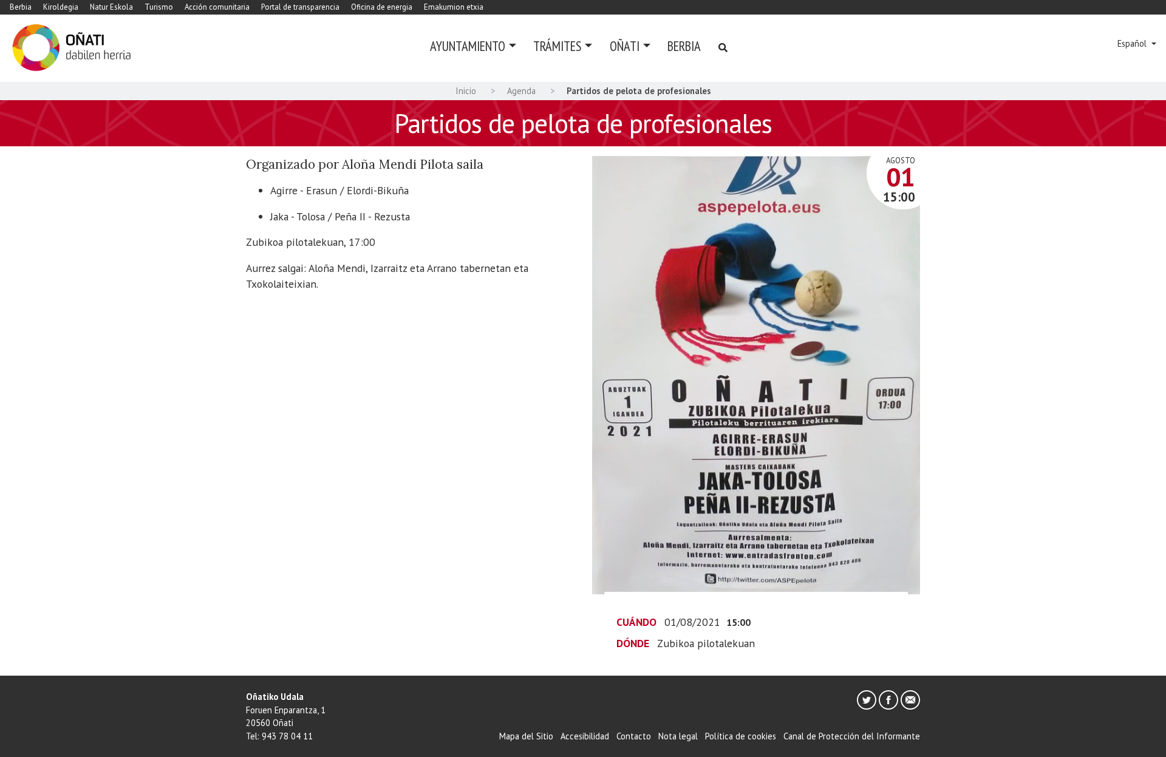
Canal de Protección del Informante (851, 736)
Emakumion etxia (453, 7)
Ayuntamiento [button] (467, 46)
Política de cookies (740, 736)
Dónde (632, 643)
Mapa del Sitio (526, 736)
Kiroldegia (60, 7)
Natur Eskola (111, 7)
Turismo (159, 7)
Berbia (21, 7)
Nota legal (678, 736)
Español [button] (1133, 43)
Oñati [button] (624, 46)
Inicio (465, 91)
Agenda (521, 91)
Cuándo (636, 622)
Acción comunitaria (217, 7)
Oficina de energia (381, 7)
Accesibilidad (585, 736)
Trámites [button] (557, 46)
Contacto (633, 736)
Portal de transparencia (300, 7)
